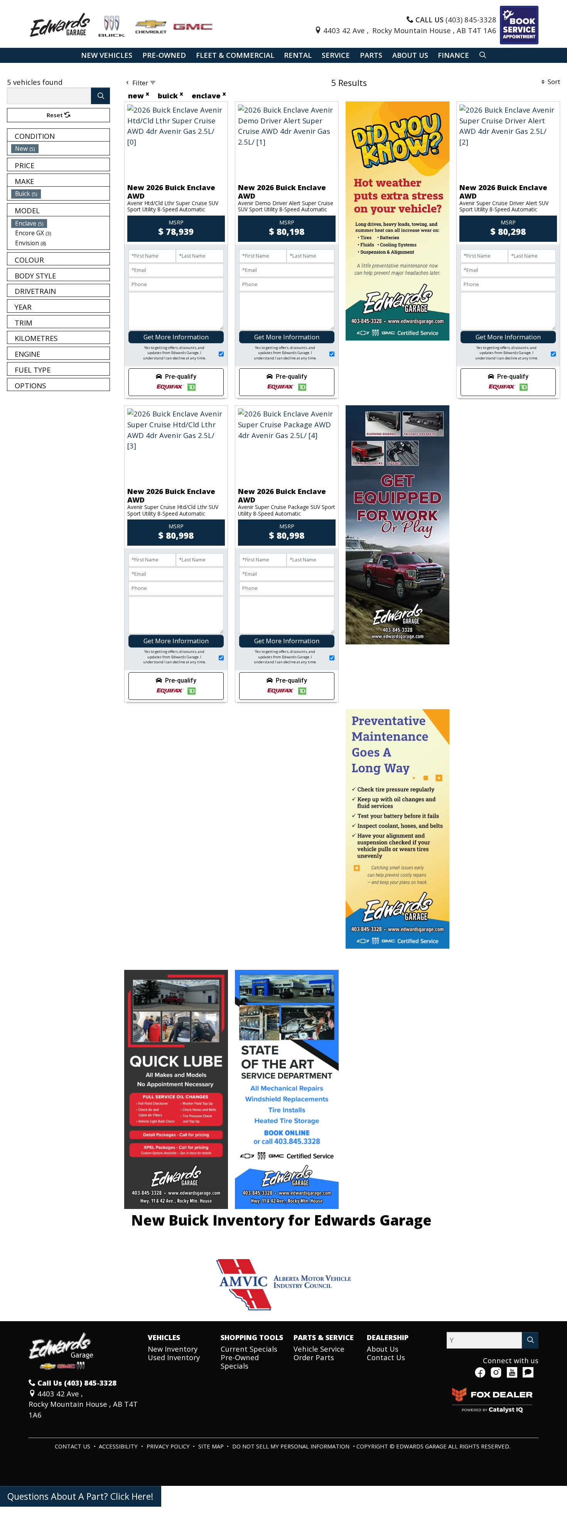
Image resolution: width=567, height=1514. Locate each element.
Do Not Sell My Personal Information (291, 1446)
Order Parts (314, 1357)
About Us (382, 1349)
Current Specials (249, 1349)
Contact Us (386, 1357)
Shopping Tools (252, 1337)
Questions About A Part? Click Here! (80, 1496)
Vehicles (164, 1337)
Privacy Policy (169, 1446)
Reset (55, 115)
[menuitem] (60, 148)
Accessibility (119, 1446)
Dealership (387, 1337)
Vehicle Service (319, 1349)
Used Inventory (174, 1357)
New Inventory (172, 1349)
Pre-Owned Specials (240, 1361)
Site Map (211, 1446)
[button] (106, 55)
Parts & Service (324, 1337)
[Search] (100, 96)
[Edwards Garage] (122, 24)
